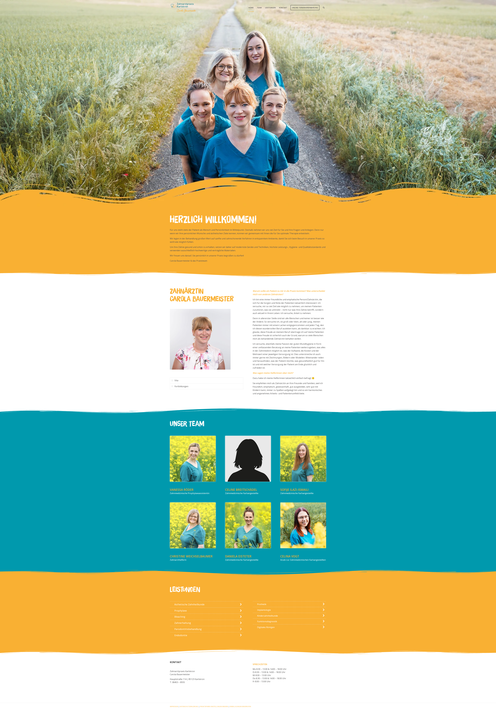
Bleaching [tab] (179, 616)
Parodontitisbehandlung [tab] (188, 629)
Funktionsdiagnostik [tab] (267, 621)
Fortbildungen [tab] (181, 386)
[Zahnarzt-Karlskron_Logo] (183, 7)
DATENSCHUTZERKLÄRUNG (189, 706)
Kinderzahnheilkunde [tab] (267, 615)
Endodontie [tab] (180, 635)
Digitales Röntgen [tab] (266, 627)
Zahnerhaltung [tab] (182, 622)
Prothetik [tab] (261, 604)
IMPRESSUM (174, 706)
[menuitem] (251, 7)
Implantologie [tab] (264, 610)
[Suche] (323, 7)
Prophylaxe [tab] (180, 610)
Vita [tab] (176, 380)
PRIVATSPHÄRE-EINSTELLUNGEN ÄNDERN (214, 706)
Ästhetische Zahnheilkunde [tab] (189, 604)
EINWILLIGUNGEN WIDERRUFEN (240, 706)
